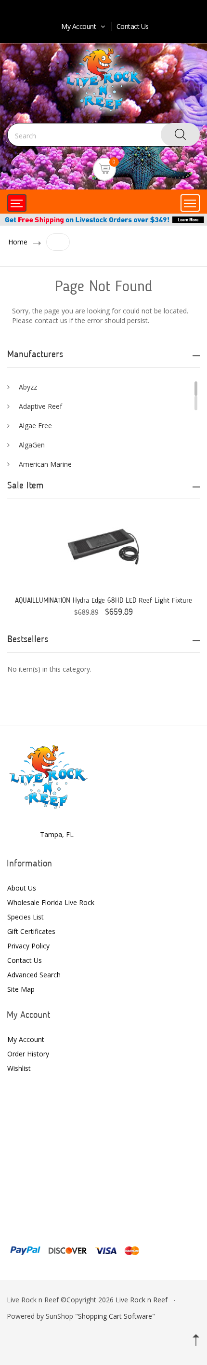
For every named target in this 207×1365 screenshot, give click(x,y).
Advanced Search (34, 974)
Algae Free (35, 425)
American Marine (45, 464)
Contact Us (132, 26)
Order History (28, 1053)
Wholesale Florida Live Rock (50, 902)
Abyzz (28, 387)
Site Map (21, 989)
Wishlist (19, 1068)
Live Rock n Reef (142, 1299)
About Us (21, 887)
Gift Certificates (31, 931)
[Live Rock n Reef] (48, 775)
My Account (78, 26)
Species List (25, 916)
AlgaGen (32, 444)
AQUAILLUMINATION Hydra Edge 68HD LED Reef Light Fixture (103, 601)
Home (17, 241)
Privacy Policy (28, 945)
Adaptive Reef (40, 406)
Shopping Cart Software (115, 1316)
